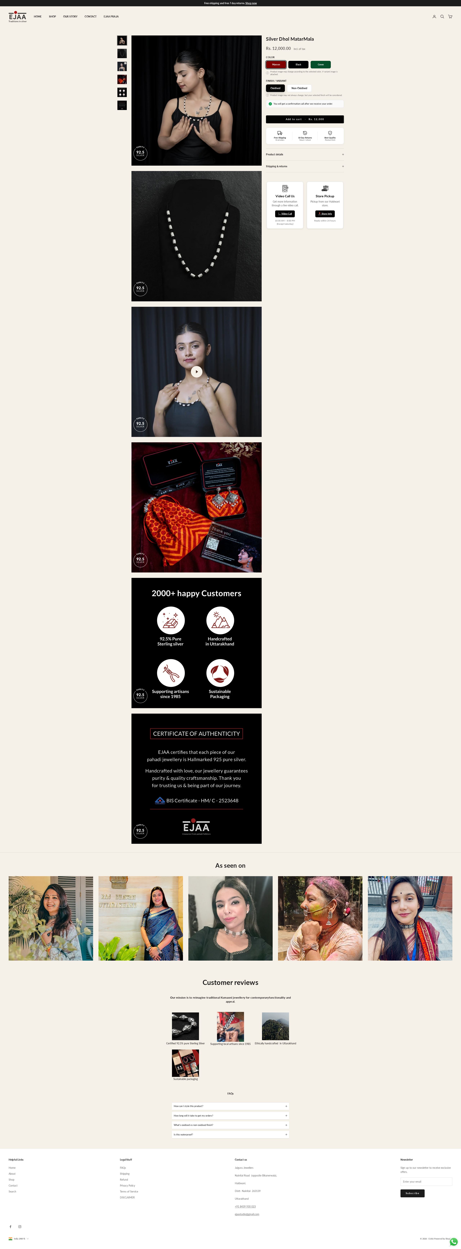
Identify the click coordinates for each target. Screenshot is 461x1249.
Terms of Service (129, 1191)
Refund (124, 1179)
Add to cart (305, 119)
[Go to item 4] (122, 79)
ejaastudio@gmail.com (247, 1214)
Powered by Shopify (443, 1238)
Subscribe (412, 1193)
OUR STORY (70, 16)
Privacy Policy (127, 1185)
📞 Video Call (285, 213)
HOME (38, 16)
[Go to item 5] (122, 92)
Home (12, 1167)
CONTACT (91, 16)
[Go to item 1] (122, 40)
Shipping (124, 1173)
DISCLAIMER (127, 1197)
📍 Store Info (325, 213)
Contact (13, 1185)
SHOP (52, 16)
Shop (11, 1179)
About (12, 1173)
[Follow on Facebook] (10, 1226)
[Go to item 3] (122, 66)
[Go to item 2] (122, 53)
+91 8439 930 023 (245, 1206)
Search (12, 1191)
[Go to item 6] (122, 105)
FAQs (123, 1167)
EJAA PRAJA (111, 16)
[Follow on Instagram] (20, 1226)
